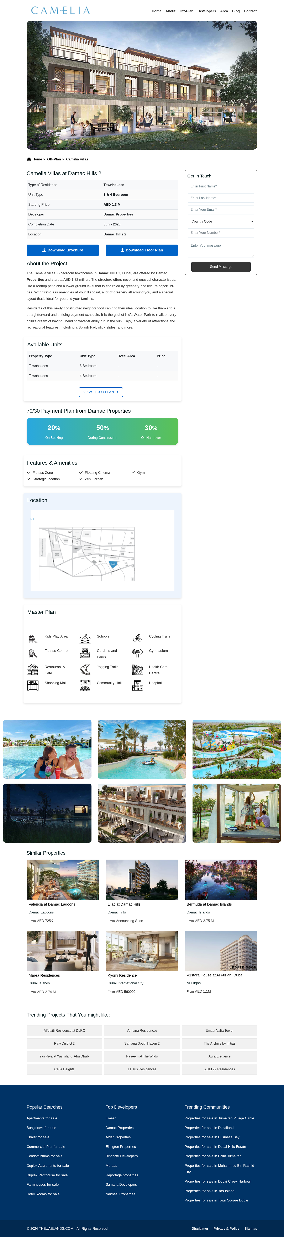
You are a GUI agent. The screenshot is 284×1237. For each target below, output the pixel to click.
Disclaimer (200, 1228)
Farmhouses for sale (43, 1185)
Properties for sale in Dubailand (209, 1128)
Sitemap (250, 1228)
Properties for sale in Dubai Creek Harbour (218, 1181)
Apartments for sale (42, 1118)
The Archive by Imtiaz (219, 1043)
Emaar (111, 1118)
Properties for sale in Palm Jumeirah (213, 1156)
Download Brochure (65, 250)
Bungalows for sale (41, 1128)
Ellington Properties (121, 1147)
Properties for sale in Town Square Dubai (216, 1200)
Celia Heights (64, 1069)
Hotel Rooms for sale (43, 1194)
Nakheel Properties (120, 1194)
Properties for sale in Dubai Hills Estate (215, 1147)
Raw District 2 (64, 1043)
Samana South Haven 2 (142, 1043)
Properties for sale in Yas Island (209, 1191)
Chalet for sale (38, 1137)
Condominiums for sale (44, 1156)
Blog (236, 11)
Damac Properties (120, 1128)
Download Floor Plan (144, 250)
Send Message (221, 266)
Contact (250, 11)
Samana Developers (121, 1185)
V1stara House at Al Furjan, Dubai (215, 975)
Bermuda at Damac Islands (209, 904)
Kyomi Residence (122, 975)
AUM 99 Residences (219, 1069)
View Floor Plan (99, 392)
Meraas (111, 1166)
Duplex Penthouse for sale (47, 1175)
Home (156, 11)
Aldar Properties (118, 1137)
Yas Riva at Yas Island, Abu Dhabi (64, 1056)
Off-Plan (186, 11)
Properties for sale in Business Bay (212, 1137)
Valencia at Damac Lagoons (52, 904)
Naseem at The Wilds (142, 1056)
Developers (207, 11)
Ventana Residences (142, 1030)
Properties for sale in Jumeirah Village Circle (219, 1118)
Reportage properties (122, 1175)
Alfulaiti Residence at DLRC (64, 1030)
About (170, 11)
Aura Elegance (220, 1056)
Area (224, 11)
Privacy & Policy (226, 1228)
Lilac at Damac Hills (124, 904)
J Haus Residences (141, 1069)
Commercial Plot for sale (46, 1147)
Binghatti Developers (122, 1156)
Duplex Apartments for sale (48, 1166)
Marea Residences (44, 975)
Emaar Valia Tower (219, 1030)
